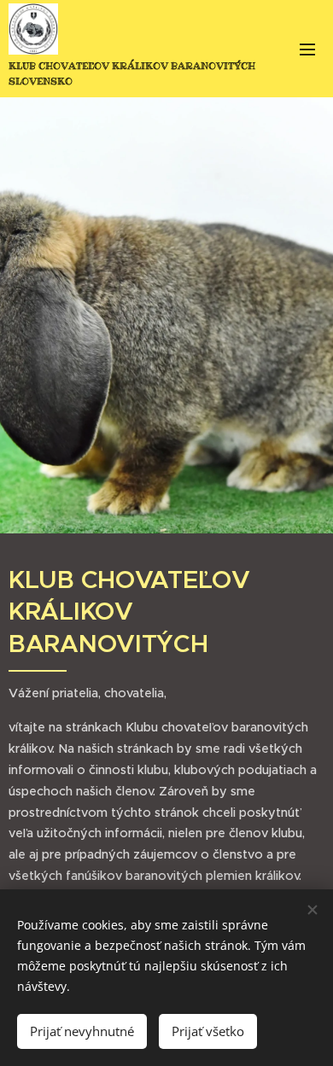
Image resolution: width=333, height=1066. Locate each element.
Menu (307, 49)
